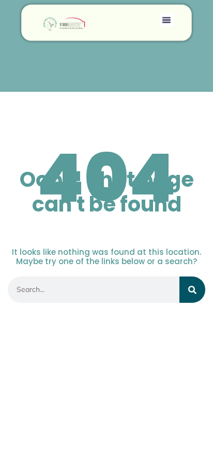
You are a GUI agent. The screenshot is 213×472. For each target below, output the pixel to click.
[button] (166, 19)
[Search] (192, 289)
